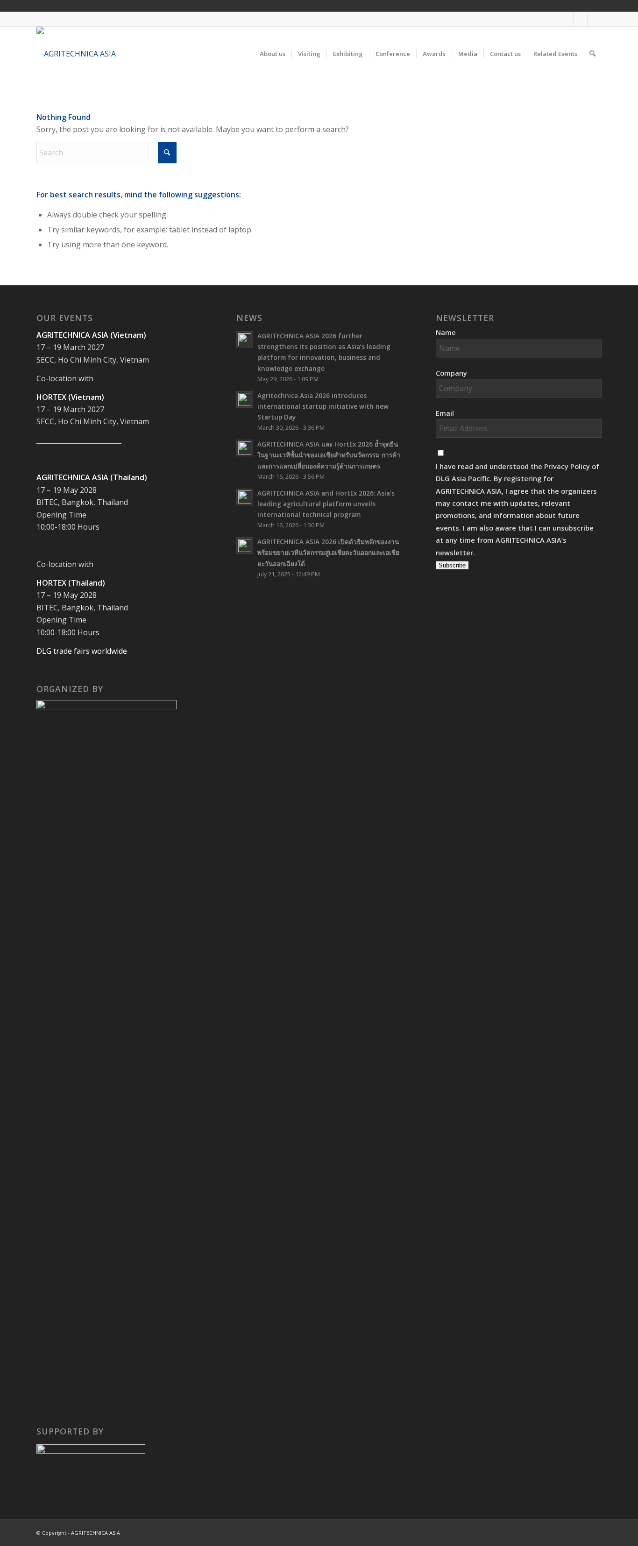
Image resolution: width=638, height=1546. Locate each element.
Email (445, 413)
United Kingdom (524, 5)
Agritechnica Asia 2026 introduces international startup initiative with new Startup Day (323, 406)
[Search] (592, 54)
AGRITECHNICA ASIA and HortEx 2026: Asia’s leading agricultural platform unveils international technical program (326, 504)
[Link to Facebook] (566, 19)
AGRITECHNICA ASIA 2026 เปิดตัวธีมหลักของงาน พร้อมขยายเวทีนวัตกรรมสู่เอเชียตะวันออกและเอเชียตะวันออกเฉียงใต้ (328, 552)
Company (451, 373)
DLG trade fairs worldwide (81, 651)
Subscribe (452, 565)
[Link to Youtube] (580, 19)
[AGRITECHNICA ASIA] (76, 54)
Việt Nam (537, 5)
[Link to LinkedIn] (595, 19)
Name (446, 332)
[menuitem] (272, 54)
